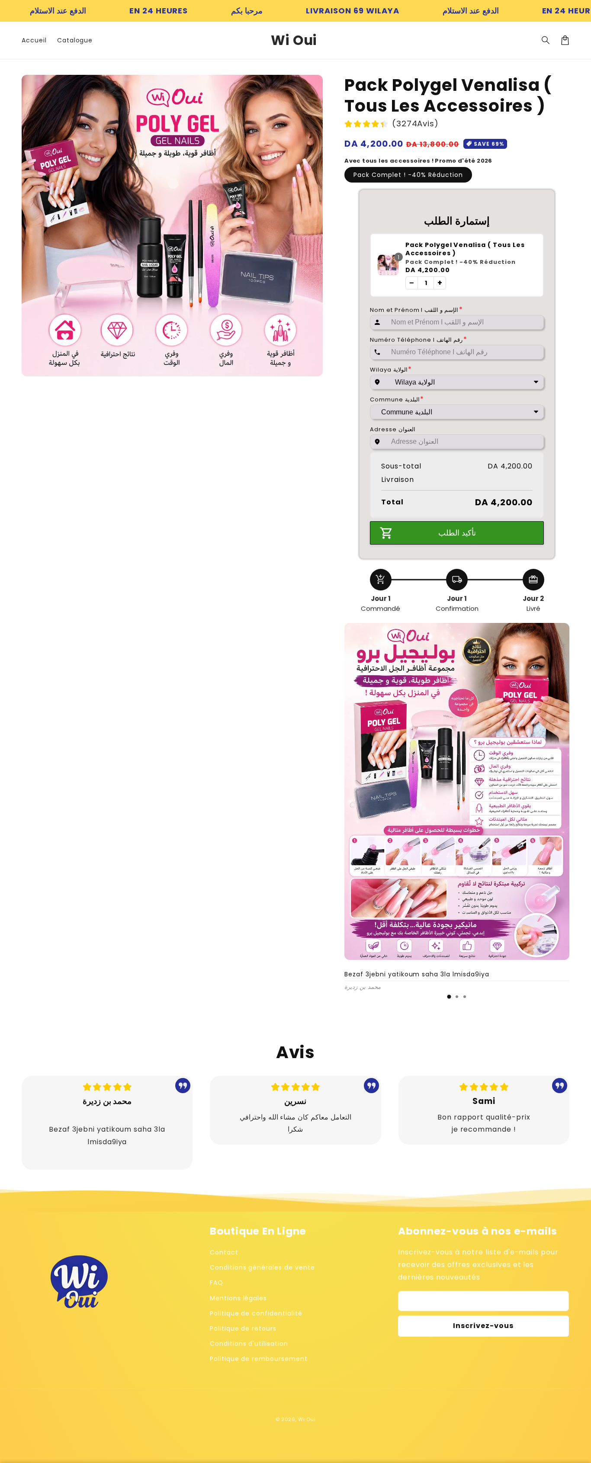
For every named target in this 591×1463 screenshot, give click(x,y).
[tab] (449, 997)
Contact (224, 1252)
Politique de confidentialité (256, 1313)
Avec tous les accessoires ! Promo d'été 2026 (418, 161)
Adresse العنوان (392, 429)
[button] (546, 40)
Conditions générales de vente (262, 1267)
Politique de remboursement (259, 1358)
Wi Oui (306, 1419)
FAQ (216, 1282)
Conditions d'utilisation (249, 1343)
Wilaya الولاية (391, 369)
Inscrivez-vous (483, 1326)
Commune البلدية (397, 399)
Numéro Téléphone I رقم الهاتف (418, 339)
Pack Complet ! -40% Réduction (408, 174)
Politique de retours (243, 1328)
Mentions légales (238, 1298)
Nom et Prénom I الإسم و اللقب (416, 309)
